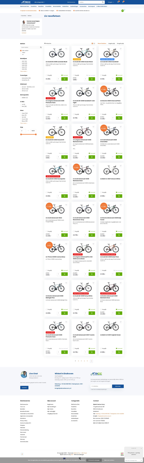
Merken (30, 15)
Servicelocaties (24, 441)
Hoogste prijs (120, 43)
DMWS (75, 453)
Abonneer (118, 386)
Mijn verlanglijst (51, 411)
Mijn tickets (50, 409)
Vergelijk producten (52, 413)
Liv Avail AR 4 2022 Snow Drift (55, 140)
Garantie (22, 434)
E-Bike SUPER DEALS (102, 6)
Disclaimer (23, 418)
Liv (23, 54)
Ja (23, 104)
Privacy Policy (23, 420)
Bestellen (22, 409)
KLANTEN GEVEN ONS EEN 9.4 (82, 10)
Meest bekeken (102, 43)
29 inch (25, 91)
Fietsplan (22, 425)
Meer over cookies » (109, 460)
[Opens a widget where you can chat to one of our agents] (133, 454)
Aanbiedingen (74, 6)
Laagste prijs (111, 43)
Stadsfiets (34, 6)
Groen (25, 119)
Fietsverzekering (24, 430)
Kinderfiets (65, 6)
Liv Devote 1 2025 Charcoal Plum (110, 101)
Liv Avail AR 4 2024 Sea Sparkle (55, 179)
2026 (24, 63)
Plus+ (79, 453)
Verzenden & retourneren (27, 413)
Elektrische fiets (24, 6)
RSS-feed (84, 453)
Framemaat (23, 437)
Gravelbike (48, 6)
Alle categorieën (39, 2)
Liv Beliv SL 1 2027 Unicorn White (110, 179)
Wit (24, 117)
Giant (23, 52)
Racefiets (41, 6)
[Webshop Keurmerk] (122, 454)
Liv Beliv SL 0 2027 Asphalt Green (110, 335)
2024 (24, 67)
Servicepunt (91, 6)
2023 (24, 69)
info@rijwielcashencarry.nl (63, 388)
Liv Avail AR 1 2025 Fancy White (82, 296)
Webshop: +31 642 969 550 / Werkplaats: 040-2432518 (69, 385)
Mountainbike (57, 6)
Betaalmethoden (24, 411)
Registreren (50, 404)
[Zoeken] (103, 2)
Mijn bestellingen (51, 406)
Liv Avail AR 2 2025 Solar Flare (109, 257)
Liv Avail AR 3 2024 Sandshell (109, 62)
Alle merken (25, 50)
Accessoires (83, 6)
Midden (25, 97)
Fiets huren (23, 432)
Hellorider (22, 427)
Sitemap (22, 439)
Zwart (25, 113)
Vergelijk (49, 75)
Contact (24, 33)
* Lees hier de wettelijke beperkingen (99, 389)
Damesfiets (26, 78)
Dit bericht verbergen (94, 460)
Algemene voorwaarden (26, 416)
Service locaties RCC (25, 423)
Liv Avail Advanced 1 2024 (54, 218)
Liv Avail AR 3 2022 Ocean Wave (83, 62)
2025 (24, 65)
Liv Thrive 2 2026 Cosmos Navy (55, 257)
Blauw (25, 121)
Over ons (22, 406)
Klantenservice (71, 2)
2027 (24, 61)
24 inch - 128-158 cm (28, 87)
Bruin (24, 115)
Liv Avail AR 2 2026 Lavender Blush (56, 62)
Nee (24, 106)
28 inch (25, 89)
